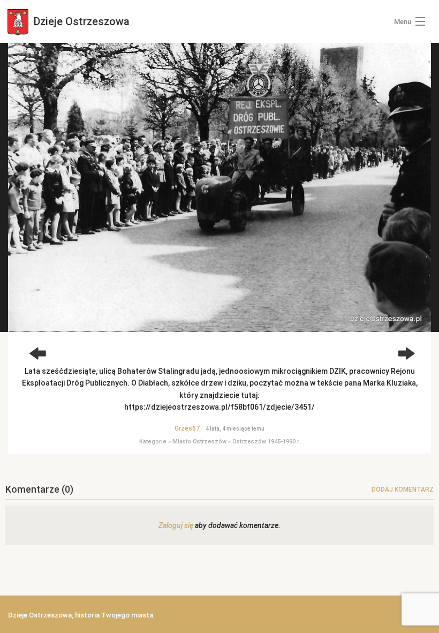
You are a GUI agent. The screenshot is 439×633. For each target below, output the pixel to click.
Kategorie (152, 441)
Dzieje (80, 21)
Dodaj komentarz (403, 489)
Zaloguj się (175, 525)
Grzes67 (187, 428)
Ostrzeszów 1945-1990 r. (266, 441)
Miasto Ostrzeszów (199, 441)
